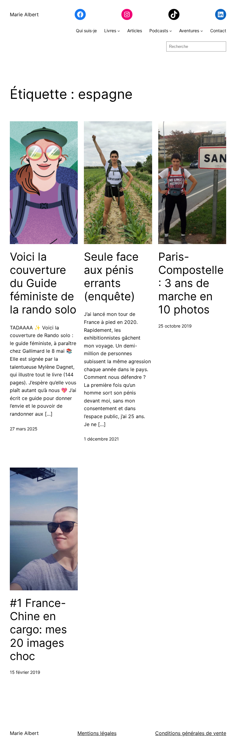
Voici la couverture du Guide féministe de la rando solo (43, 283)
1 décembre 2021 (101, 438)
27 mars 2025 (23, 428)
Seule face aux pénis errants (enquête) (111, 276)
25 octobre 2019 (175, 325)
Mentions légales (96, 733)
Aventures (189, 30)
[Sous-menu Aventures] (201, 30)
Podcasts (158, 30)
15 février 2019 (25, 672)
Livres (110, 30)
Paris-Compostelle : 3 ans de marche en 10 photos (191, 283)
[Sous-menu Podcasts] (170, 30)
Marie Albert (24, 14)
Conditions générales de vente (190, 733)
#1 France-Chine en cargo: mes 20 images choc (38, 629)
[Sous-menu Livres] (118, 30)
